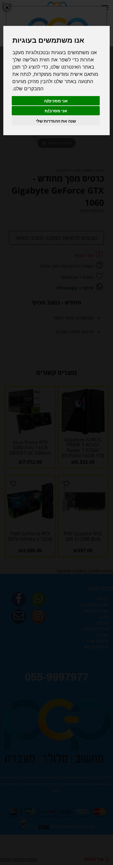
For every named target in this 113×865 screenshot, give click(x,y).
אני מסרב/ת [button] (56, 110)
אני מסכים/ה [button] (56, 100)
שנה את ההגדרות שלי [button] (56, 120)
